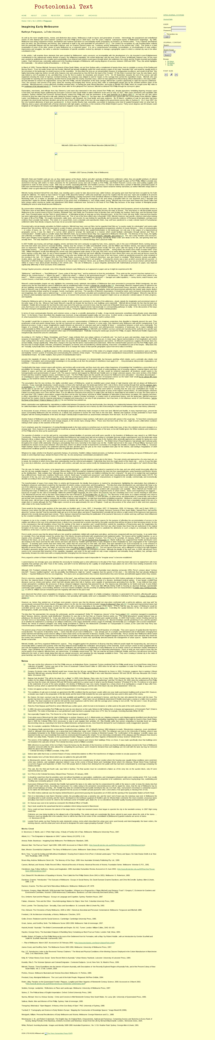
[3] (133, 94)
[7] (116, 145)
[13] (33, 387)
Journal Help (168, 19)
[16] (105, 494)
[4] (88, 96)
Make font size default (171, 74)
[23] (27, 598)
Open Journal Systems (173, 15)
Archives (92, 15)
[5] (139, 100)
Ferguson (48, 21)
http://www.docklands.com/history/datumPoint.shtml (94, 943)
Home (24, 15)
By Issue (170, 61)
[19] (108, 540)
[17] (155, 508)
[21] (153, 578)
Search (67, 15)
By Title (170, 65)
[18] (75, 530)
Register (55, 15)
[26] (128, 614)
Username (167, 27)
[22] (23, 590)
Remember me (172, 34)
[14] (59, 400)
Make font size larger (176, 74)
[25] (106, 608)
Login (44, 15)
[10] (112, 285)
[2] (50, 86)
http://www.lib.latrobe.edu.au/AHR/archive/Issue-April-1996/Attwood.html (117, 845)
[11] (89, 329)
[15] (82, 479)
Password (167, 30)
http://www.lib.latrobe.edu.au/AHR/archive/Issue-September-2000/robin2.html (55, 984)
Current (80, 15)
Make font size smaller (166, 74)
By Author (171, 63)
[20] (97, 547)
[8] (81, 187)
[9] (123, 236)
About (34, 15)
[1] (109, 43)
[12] (27, 379)
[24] (125, 604)
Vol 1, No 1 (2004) (35, 21)
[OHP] (59, 1033)
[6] (63, 102)
